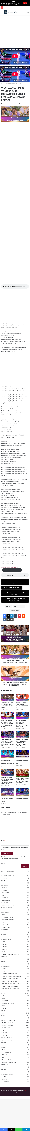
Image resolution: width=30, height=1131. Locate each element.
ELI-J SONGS (5, 912)
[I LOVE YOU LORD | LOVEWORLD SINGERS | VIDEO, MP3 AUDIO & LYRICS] (7, 792)
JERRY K (4, 949)
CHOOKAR (5, 890)
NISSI (3, 1005)
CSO (3, 895)
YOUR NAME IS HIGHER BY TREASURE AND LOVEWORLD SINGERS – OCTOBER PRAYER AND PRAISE (7, 723)
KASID (3, 951)
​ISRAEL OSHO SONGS (8, 937)
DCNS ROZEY (5, 902)
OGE (7, 630)
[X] (8, 616)
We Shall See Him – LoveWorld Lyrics (9, 567)
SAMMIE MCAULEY (7, 1037)
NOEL (3, 1010)
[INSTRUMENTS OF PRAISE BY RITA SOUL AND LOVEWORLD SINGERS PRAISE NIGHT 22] (7, 734)
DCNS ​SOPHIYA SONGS (8, 905)
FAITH (3, 922)
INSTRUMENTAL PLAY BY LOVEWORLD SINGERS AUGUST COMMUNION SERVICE (22, 761)
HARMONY (5, 929)
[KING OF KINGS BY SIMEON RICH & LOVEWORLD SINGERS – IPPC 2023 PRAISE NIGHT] (22, 715)
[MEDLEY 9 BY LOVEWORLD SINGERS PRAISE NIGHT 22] (22, 792)
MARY (3, 996)
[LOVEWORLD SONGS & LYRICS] (10, 12)
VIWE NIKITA (5, 1081)
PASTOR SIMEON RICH (8, 1025)
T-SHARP (4, 1054)
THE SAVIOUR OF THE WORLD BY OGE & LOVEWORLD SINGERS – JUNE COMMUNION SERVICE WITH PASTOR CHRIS (15, 638)
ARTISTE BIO (5, 883)
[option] (15, 633)
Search (3, 863)
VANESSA (4, 1076)
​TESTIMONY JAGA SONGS (9, 1062)
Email (3, 840)
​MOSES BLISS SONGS (8, 1003)
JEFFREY (4, 944)
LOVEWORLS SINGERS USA (9, 991)
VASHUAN (4, 1079)
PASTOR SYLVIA (6, 1027)
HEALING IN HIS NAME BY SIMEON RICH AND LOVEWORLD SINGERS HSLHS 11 (7, 705)
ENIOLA (4, 915)
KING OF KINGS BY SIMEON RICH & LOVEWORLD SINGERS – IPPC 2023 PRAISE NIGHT (22, 723)
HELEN (4, 932)
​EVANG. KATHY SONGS (8, 919)
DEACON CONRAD (7, 907)
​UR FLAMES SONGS (7, 1074)
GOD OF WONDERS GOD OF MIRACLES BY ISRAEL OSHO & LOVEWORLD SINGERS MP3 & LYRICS (7, 781)
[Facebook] (4, 616)
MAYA (3, 998)
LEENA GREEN (6, 966)
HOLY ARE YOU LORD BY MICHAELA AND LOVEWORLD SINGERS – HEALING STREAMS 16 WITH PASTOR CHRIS (7, 762)
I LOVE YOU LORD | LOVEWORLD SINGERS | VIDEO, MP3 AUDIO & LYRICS (7, 799)
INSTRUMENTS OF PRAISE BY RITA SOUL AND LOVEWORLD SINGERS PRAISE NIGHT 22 (7, 743)
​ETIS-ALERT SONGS (7, 917)
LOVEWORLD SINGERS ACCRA (10, 973)
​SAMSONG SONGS (7, 1040)
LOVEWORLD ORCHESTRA (10, 981)
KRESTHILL (5, 964)
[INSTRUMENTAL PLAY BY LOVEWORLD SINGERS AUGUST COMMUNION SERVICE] (22, 754)
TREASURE (5, 1064)
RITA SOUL (5, 1032)
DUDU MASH (5, 910)
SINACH (4, 1049)
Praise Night (15, 610)
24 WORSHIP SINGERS (8, 875)
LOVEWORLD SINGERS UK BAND (12, 988)
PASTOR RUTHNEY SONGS (9, 1020)
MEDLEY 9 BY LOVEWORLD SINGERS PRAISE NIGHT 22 (22, 798)
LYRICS (4, 993)
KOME (3, 959)
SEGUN (4, 1045)
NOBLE (4, 1008)
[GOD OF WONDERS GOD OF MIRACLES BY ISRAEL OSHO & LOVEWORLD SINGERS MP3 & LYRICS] (7, 772)
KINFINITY (5, 956)
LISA (3, 971)
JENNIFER (4, 946)
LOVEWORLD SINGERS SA (10, 986)
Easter (9, 607)
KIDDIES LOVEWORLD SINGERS (10, 954)
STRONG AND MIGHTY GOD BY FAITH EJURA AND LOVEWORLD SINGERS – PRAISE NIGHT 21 (22, 743)
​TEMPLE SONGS (6, 1059)
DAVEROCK (5, 897)
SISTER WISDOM (6, 1052)
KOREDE (4, 961)
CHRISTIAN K (5, 892)
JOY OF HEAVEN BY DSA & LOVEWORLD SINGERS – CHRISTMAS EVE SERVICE (22, 780)
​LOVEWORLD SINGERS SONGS (13, 83)
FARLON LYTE (6, 927)
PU (3, 1030)
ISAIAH (4, 934)
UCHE (3, 1072)
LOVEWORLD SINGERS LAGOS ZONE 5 (12, 976)
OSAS (3, 1015)
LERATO (4, 969)
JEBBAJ (4, 942)
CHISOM (4, 888)
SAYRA (4, 1042)
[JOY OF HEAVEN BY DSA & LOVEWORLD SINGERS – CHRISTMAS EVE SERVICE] (22, 773)
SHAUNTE (4, 1047)
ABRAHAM (5, 878)
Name (3, 834)
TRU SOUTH (5, 1067)
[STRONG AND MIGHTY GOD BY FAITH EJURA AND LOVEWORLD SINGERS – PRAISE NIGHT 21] (22, 734)
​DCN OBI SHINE (6, 900)
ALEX (3, 880)
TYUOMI (4, 1069)
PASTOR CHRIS (6, 1018)
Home (3, 83)
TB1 (3, 1057)
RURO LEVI (5, 1035)
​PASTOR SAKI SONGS (7, 1022)
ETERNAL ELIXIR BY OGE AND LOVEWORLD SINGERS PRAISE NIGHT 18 (22, 705)
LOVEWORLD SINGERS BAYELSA (12, 983)
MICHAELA (5, 1000)
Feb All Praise (19, 607)
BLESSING (5, 885)
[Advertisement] (15, 32)
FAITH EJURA (5, 924)
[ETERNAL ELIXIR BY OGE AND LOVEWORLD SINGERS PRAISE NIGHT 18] (22, 697)
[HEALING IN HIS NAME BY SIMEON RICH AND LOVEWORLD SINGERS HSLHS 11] (7, 697)
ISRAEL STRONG (6, 939)
